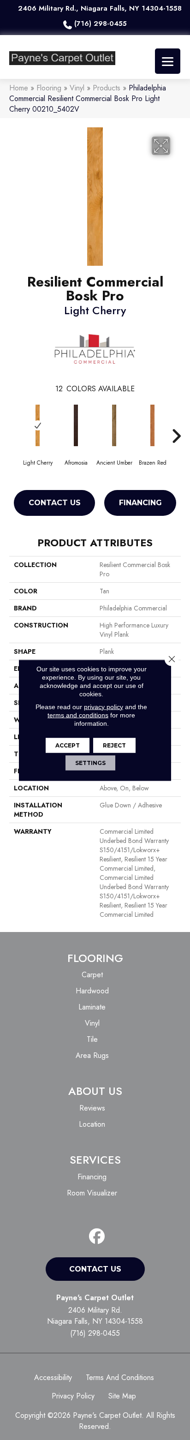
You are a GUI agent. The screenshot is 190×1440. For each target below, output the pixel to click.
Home (18, 88)
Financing (140, 502)
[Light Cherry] (37, 425)
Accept (67, 744)
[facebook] (97, 1236)
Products (106, 88)
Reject (114, 744)
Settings (90, 762)
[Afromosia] (76, 425)
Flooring (48, 88)
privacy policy (103, 706)
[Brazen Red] (152, 425)
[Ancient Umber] (114, 425)
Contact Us (55, 502)
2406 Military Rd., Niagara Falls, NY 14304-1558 (100, 8)
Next (176, 422)
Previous (14, 422)
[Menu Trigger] (167, 61)
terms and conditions (78, 714)
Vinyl (77, 88)
